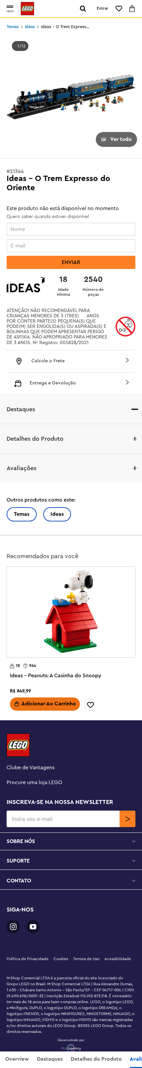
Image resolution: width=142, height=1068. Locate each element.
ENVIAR (71, 262)
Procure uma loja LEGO (34, 782)
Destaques (50, 1059)
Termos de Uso (86, 959)
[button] (10, 7)
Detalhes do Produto (96, 1059)
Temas (13, 27)
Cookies (60, 959)
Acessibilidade (117, 959)
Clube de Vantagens (30, 767)
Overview (17, 1059)
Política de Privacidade (28, 959)
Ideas (30, 27)
